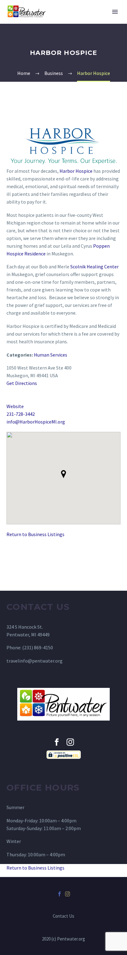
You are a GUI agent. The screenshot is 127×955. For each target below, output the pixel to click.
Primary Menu (115, 11)
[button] (63, 474)
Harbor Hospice (75, 171)
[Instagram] (67, 893)
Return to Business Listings (35, 534)
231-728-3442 (20, 414)
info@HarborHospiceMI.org (35, 422)
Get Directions (21, 383)
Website (15, 406)
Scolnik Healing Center (94, 266)
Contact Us (63, 916)
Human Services (50, 355)
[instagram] (70, 742)
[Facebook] (59, 893)
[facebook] (56, 742)
